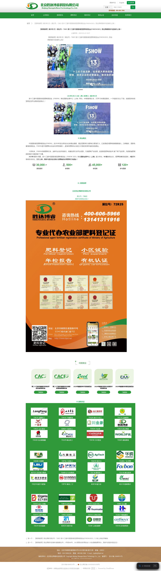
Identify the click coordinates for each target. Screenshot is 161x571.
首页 (28, 23)
